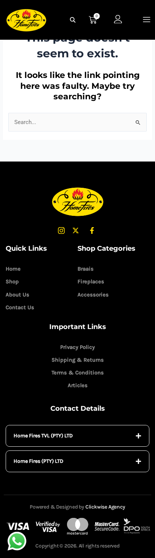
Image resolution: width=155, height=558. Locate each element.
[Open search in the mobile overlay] (74, 19)
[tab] (77, 435)
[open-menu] (146, 19)
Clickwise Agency (105, 507)
